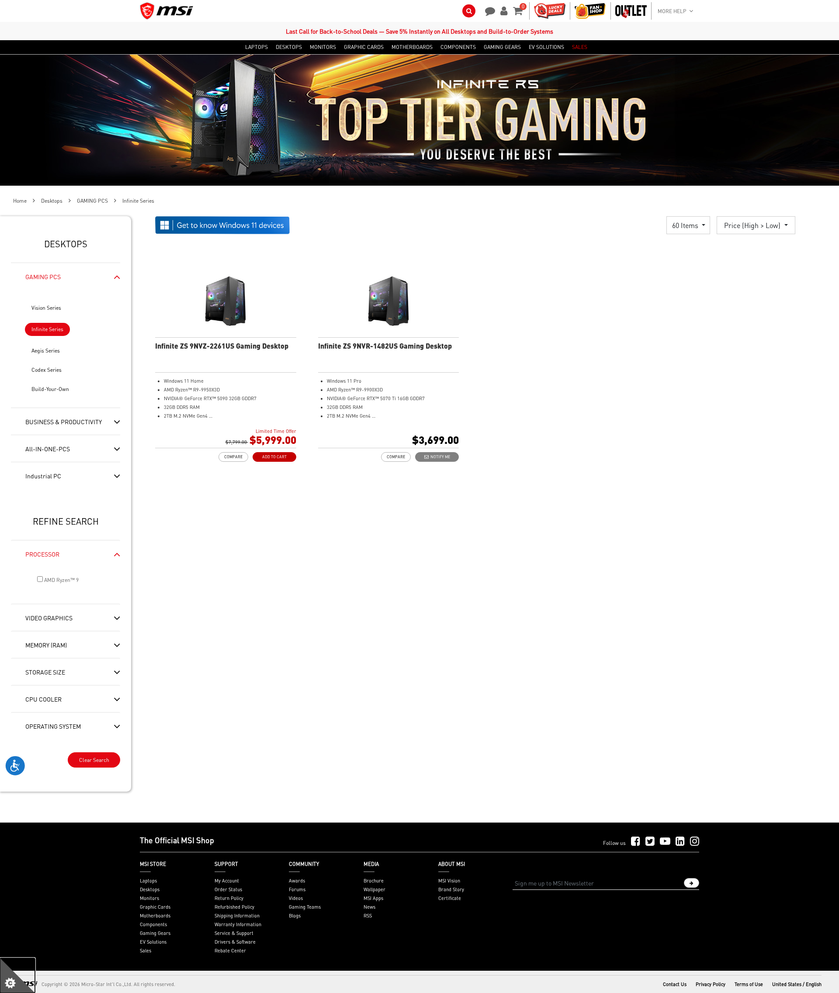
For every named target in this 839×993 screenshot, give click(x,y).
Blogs (295, 916)
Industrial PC (43, 476)
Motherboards (155, 916)
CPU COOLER (43, 699)
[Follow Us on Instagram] (694, 842)
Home (20, 200)
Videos (296, 898)
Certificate (449, 898)
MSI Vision (449, 881)
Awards (297, 881)
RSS (368, 916)
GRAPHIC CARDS (364, 47)
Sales (145, 951)
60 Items (686, 225)
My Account (227, 881)
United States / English (797, 984)
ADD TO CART (274, 456)
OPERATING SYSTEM (53, 726)
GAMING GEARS (502, 47)
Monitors (149, 898)
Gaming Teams (305, 907)
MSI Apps (373, 898)
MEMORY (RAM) (46, 645)
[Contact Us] (487, 10)
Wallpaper (374, 889)
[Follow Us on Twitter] (650, 842)
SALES (579, 47)
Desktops (51, 200)
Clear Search (94, 760)
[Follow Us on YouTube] (665, 842)
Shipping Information (237, 916)
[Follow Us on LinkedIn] (680, 842)
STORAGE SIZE (45, 672)
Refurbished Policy (234, 907)
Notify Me (439, 456)
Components (153, 924)
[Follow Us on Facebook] (635, 842)
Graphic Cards (155, 907)
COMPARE (233, 456)
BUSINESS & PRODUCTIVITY (63, 422)
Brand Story (451, 889)
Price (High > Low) (753, 225)
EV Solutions (153, 942)
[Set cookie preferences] (17, 975)
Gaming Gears (155, 933)
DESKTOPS (289, 47)
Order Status (228, 889)
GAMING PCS (92, 200)
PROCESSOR (42, 554)
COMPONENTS (458, 47)
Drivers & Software (235, 942)
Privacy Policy (710, 984)
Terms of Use (749, 984)
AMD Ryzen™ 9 (61, 580)
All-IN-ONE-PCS (47, 449)
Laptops (148, 881)
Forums (297, 889)
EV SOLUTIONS (546, 47)
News (369, 907)
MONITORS (323, 47)
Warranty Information (238, 924)
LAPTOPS (256, 47)
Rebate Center (230, 951)
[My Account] (503, 10)
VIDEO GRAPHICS (49, 618)
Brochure (374, 881)
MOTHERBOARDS (412, 47)
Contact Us (674, 984)
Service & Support (234, 933)
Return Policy (229, 898)
